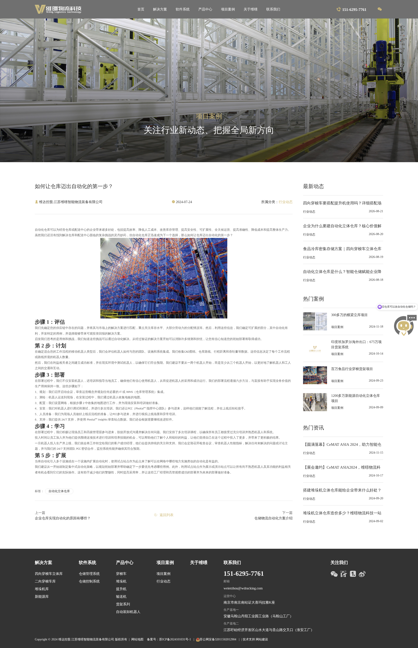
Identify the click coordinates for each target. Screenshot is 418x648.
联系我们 (273, 9)
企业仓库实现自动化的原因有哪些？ (63, 518)
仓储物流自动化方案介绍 (273, 518)
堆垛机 (121, 581)
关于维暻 (251, 9)
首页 (140, 9)
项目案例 (228, 9)
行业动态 (163, 581)
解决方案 (160, 9)
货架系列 (123, 604)
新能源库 (42, 596)
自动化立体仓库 (59, 491)
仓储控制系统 (89, 581)
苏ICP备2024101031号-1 (175, 639)
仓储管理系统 (89, 574)
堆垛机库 (42, 589)
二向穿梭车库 (45, 581)
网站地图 (137, 639)
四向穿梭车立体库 (49, 574)
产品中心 (205, 9)
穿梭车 (121, 574)
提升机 (121, 589)
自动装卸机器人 (128, 612)
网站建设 (262, 639)
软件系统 (183, 9)
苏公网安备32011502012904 (218, 639)
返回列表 (167, 515)
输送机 (121, 596)
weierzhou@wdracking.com (243, 588)
